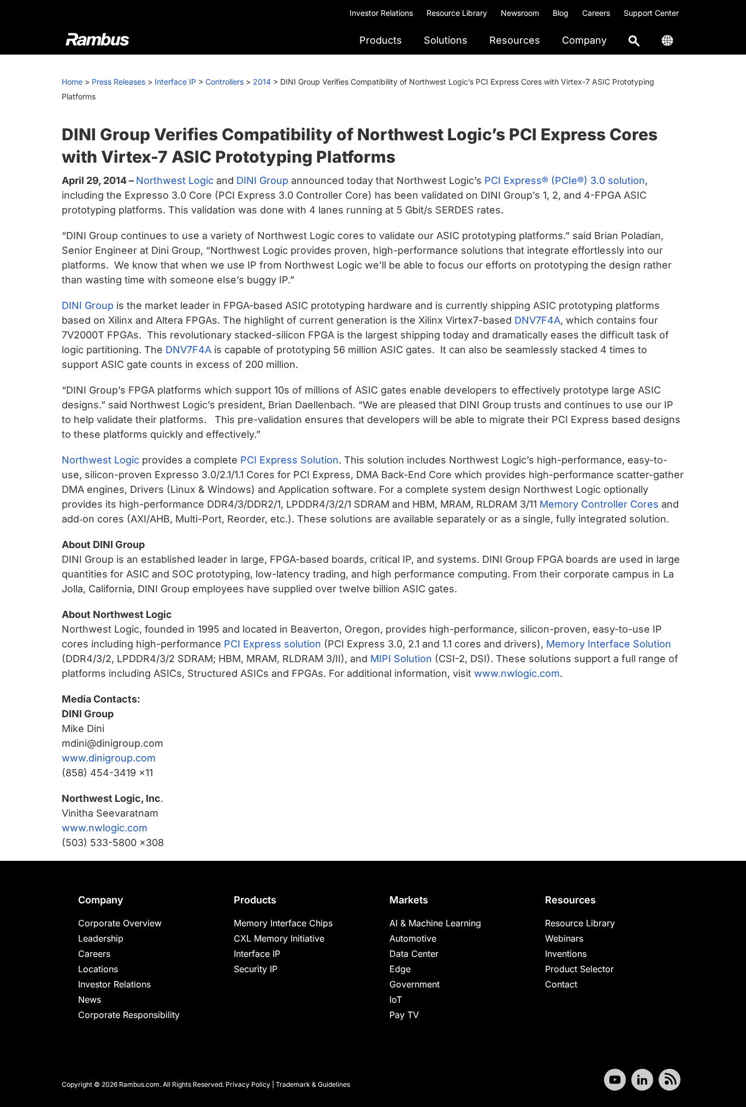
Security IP (255, 968)
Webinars (564, 938)
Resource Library (457, 12)
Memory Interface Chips (283, 923)
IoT (395, 999)
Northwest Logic (175, 180)
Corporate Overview (120, 923)
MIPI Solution (401, 658)
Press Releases (118, 81)
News (89, 999)
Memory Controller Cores (599, 504)
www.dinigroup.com (109, 758)
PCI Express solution (272, 644)
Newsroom (520, 12)
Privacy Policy (248, 1084)
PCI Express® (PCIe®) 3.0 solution (564, 180)
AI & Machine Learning (435, 923)
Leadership (100, 938)
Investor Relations (381, 12)
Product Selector (579, 968)
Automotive (412, 938)
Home (72, 81)
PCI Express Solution (289, 460)
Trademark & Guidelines (313, 1084)
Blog (561, 12)
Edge (400, 968)
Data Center (414, 953)
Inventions (566, 953)
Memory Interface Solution (608, 644)
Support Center (651, 12)
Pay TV (404, 1014)
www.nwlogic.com (517, 673)
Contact (561, 984)
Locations (98, 968)
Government (414, 984)
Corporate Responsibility (129, 1014)
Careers (596, 12)
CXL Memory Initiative (279, 938)
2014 (262, 81)
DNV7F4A (537, 320)
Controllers (224, 81)
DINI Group (262, 180)
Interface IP (175, 81)
